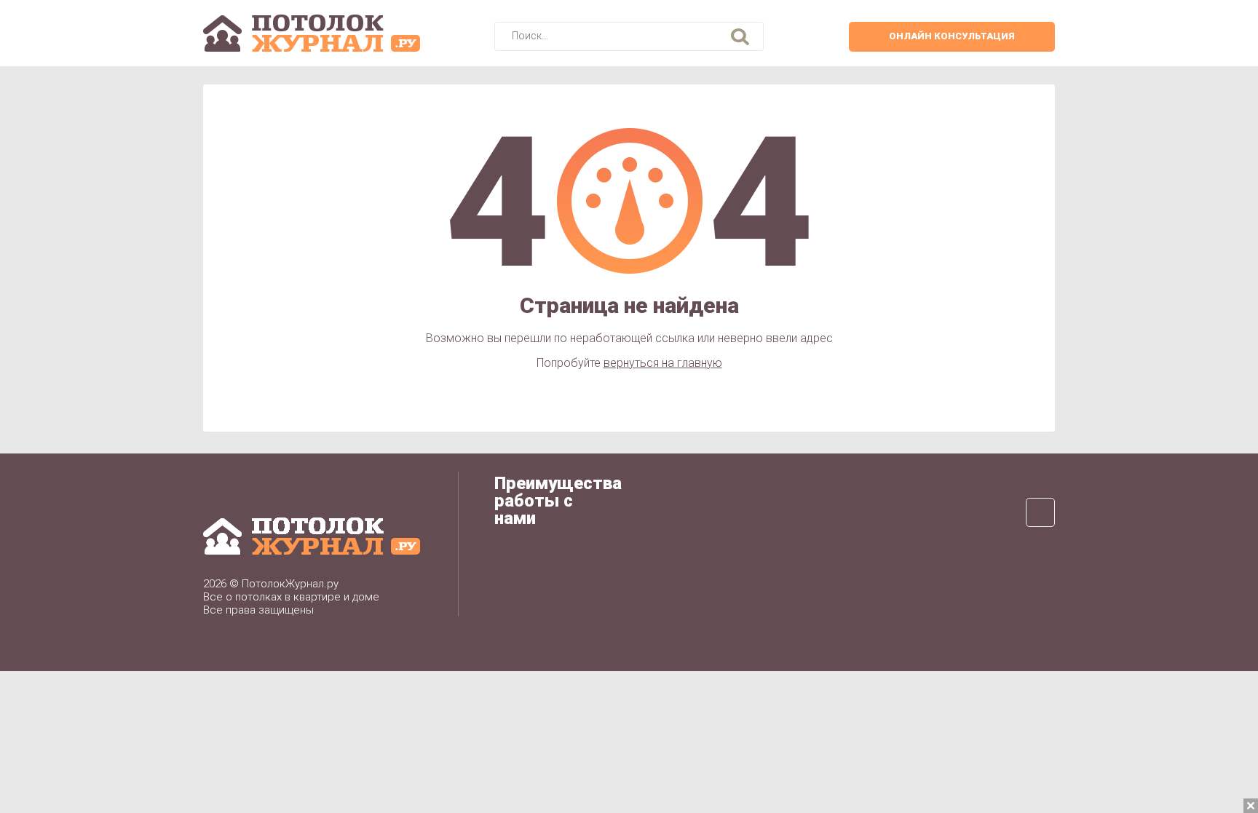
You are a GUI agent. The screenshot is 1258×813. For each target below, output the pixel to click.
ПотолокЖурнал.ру (290, 583)
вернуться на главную (663, 363)
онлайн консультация (952, 36)
